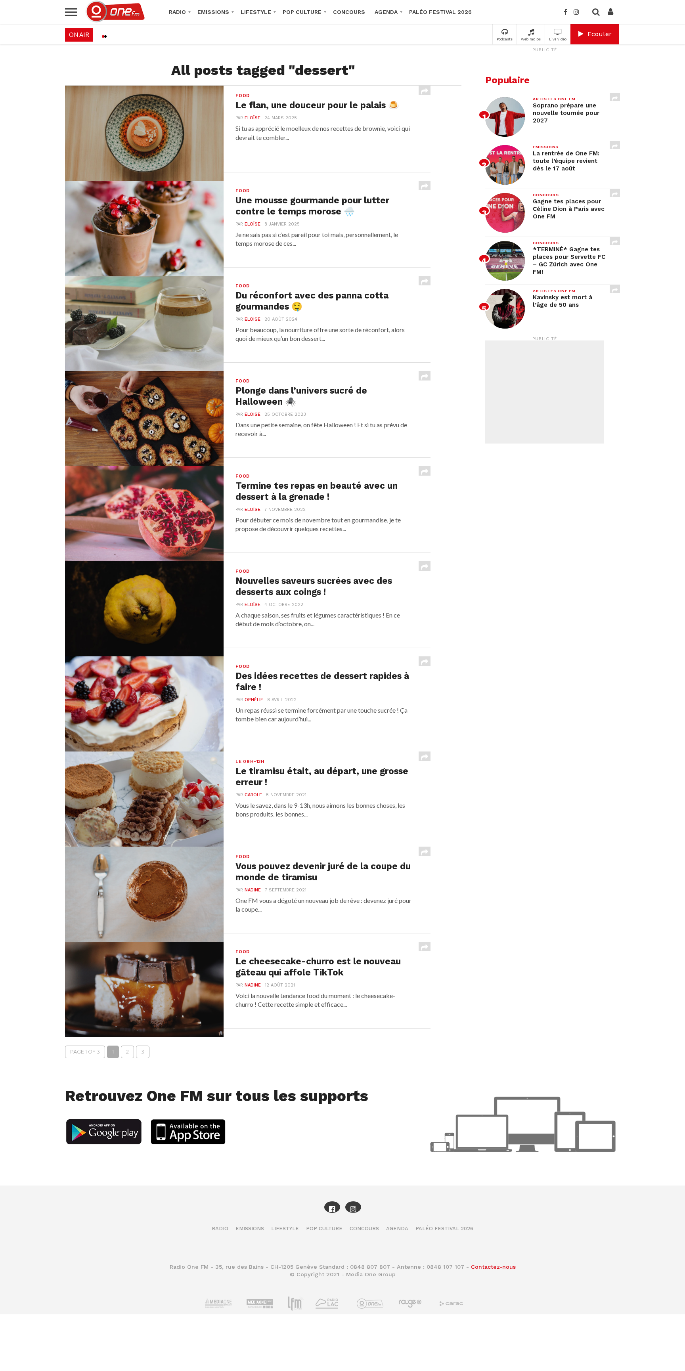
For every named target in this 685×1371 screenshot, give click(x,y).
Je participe (342, 692)
